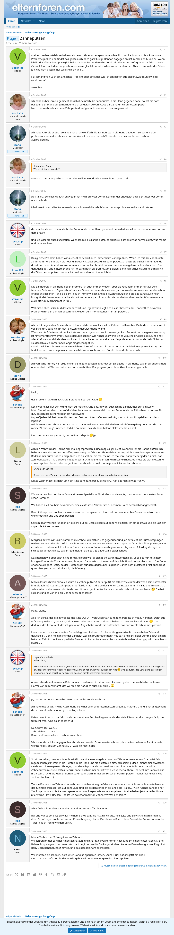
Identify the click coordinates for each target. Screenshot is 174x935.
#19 (165, 753)
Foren (11, 21)
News (42, 21)
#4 (165, 159)
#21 (165, 831)
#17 (165, 650)
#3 (165, 126)
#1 (165, 49)
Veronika (12, 43)
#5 (165, 191)
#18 (165, 693)
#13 (165, 488)
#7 (165, 252)
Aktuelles (26, 21)
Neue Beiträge (13, 26)
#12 (165, 443)
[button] (34, 21)
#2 (165, 95)
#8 (165, 280)
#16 (165, 604)
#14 (165, 534)
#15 (165, 576)
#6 (165, 223)
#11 (165, 386)
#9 (165, 319)
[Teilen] (160, 50)
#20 (165, 802)
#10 (165, 357)
